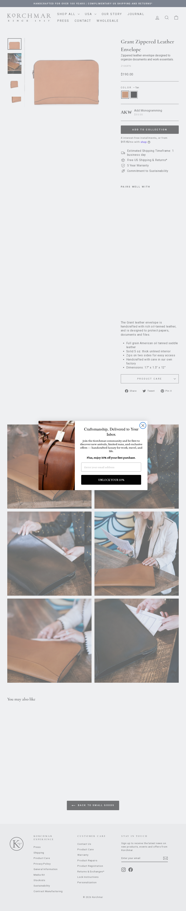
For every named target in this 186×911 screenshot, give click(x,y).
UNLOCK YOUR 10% (111, 480)
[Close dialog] (143, 425)
